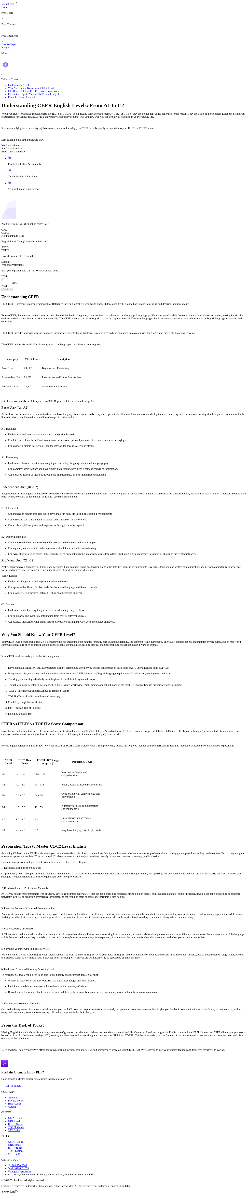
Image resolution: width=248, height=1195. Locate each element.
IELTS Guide (15, 1124)
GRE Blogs (14, 1144)
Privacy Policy (16, 1100)
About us (13, 1097)
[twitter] (8, 1192)
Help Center (14, 1103)
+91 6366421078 (19, 1168)
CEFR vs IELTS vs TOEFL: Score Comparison (33, 91)
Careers (12, 1106)
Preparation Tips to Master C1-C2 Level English (34, 94)
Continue (7, 289)
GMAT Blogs (15, 1141)
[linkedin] (13, 1192)
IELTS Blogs (15, 1147)
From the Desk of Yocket (21, 97)
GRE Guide (14, 1121)
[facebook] (2, 1192)
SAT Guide (14, 1130)
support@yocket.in (20, 1171)
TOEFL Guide (16, 1127)
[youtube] (5, 1192)
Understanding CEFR (19, 85)
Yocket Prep (8, 4)
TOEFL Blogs (15, 1150)
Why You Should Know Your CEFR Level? (31, 88)
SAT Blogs (14, 1153)
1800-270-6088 (18, 1165)
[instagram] (10, 1192)
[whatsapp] (16, 1192)
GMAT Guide (15, 1118)
